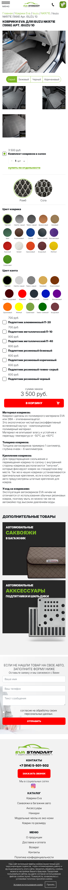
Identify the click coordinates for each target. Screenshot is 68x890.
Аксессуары (34, 808)
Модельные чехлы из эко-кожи (34, 818)
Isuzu (36, 13)
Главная (7, 13)
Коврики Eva (22, 13)
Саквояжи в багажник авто (34, 803)
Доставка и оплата (34, 842)
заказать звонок (34, 773)
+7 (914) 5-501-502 (34, 765)
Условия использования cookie (28, 884)
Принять (50, 884)
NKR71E (45, 13)
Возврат (34, 847)
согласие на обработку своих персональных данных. (38, 712)
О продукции (34, 837)
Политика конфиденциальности (34, 857)
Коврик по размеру (34, 823)
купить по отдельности (24, 167)
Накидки (34, 813)
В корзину (34, 403)
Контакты (34, 852)
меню (5, 6)
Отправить (34, 721)
